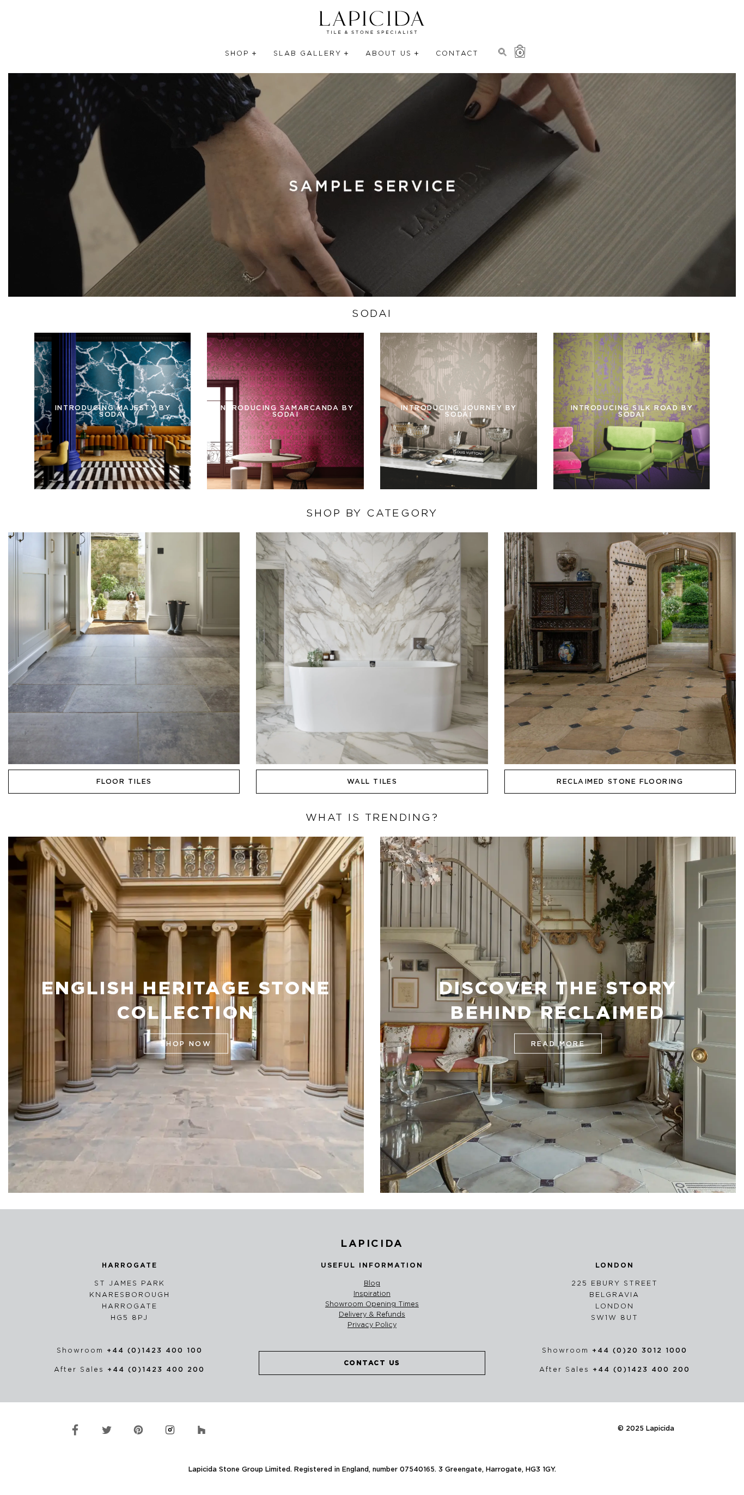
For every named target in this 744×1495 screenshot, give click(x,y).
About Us (388, 53)
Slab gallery (307, 53)
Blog (372, 1283)
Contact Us (372, 1363)
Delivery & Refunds (372, 1314)
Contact (457, 53)
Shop (237, 53)
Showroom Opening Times (372, 1304)
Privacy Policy (372, 1325)
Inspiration (372, 1293)
